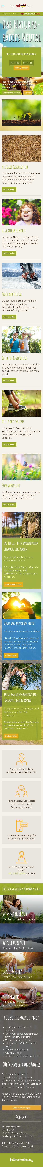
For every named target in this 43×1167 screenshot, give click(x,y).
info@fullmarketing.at (21, 1146)
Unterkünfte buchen (11, 93)
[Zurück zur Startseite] (21, 6)
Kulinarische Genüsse (16, 1049)
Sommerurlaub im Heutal (19, 1036)
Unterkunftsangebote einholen (21, 1033)
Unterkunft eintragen (21, 1108)
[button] (3, 6)
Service (28, 93)
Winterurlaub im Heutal (18, 1040)
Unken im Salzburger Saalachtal (22, 1056)
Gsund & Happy (13, 1052)
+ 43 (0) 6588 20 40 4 (18, 1143)
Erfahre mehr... (9, 189)
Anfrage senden (21, 68)
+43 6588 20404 (16, 873)
